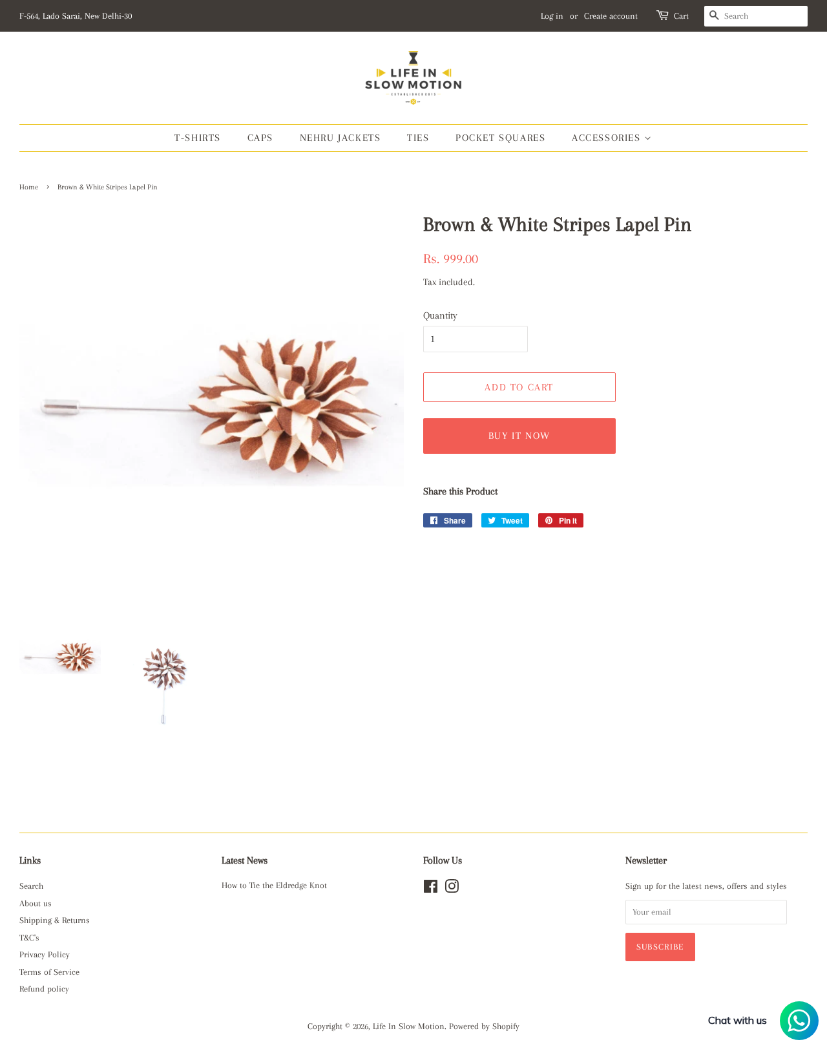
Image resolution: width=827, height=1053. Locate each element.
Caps (260, 138)
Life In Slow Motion (409, 1026)
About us (35, 903)
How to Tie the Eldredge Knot (274, 885)
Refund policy (44, 989)
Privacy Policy (44, 954)
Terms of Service (49, 972)
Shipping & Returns (54, 920)
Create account (611, 16)
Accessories (608, 138)
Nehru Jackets (340, 138)
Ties (418, 138)
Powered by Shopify (484, 1026)
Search (31, 886)
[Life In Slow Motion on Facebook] (430, 889)
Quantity (440, 315)
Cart (681, 16)
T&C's (29, 937)
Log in (552, 16)
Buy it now (519, 435)
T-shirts (197, 138)
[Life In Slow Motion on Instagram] (452, 889)
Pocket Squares (500, 138)
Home (28, 187)
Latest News (244, 860)
